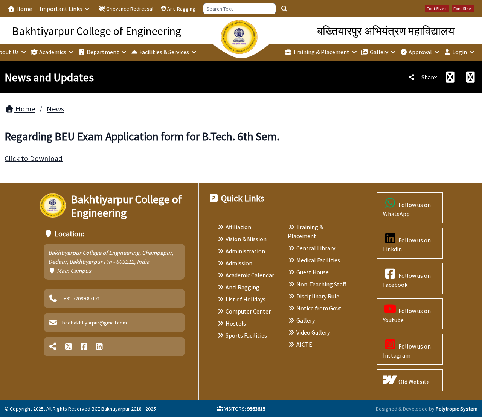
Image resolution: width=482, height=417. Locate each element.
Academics (52, 52)
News (55, 108)
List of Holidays (245, 299)
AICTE (304, 344)
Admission (239, 263)
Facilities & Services (164, 52)
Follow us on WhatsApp (407, 209)
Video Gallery (313, 332)
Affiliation (238, 227)
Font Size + (437, 8)
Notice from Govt (319, 308)
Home (23, 8)
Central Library (315, 248)
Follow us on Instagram (407, 350)
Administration (245, 251)
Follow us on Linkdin (407, 244)
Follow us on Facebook (407, 280)
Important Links (61, 8)
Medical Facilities (318, 260)
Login (459, 52)
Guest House (312, 272)
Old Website (413, 381)
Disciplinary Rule (317, 296)
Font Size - (463, 8)
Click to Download (34, 158)
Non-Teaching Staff (321, 284)
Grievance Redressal (129, 8)
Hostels (236, 323)
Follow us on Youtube (407, 315)
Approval (420, 52)
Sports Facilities (246, 335)
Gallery (379, 52)
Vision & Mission (246, 239)
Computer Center (248, 311)
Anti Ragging (181, 8)
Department (102, 52)
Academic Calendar (250, 275)
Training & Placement (321, 52)
